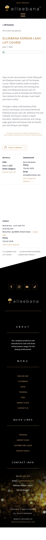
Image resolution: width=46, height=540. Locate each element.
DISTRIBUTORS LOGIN (23, 445)
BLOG (23, 386)
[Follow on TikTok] (35, 287)
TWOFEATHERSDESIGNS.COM (23, 522)
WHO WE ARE (23, 376)
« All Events (8, 25)
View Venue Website (10, 245)
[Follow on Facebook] (11, 287)
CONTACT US (23, 408)
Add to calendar (15, 147)
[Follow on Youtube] (27, 287)
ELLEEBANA (23, 381)
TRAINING (23, 392)
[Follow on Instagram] (19, 287)
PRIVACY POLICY (23, 451)
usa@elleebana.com (26, 481)
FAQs (23, 397)
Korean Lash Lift (9, 172)
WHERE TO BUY (23, 403)
